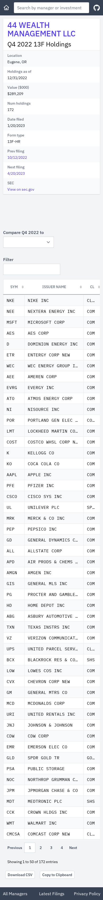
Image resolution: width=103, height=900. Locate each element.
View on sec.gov (20, 189)
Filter (8, 259)
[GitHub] (96, 8)
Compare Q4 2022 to (23, 232)
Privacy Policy (87, 893)
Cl (92, 286)
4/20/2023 (16, 173)
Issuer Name (54, 286)
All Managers (15, 893)
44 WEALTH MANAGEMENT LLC (41, 29)
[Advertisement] (51, 211)
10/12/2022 (17, 157)
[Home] (6, 8)
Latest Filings (51, 893)
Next (73, 847)
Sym (14, 286)
